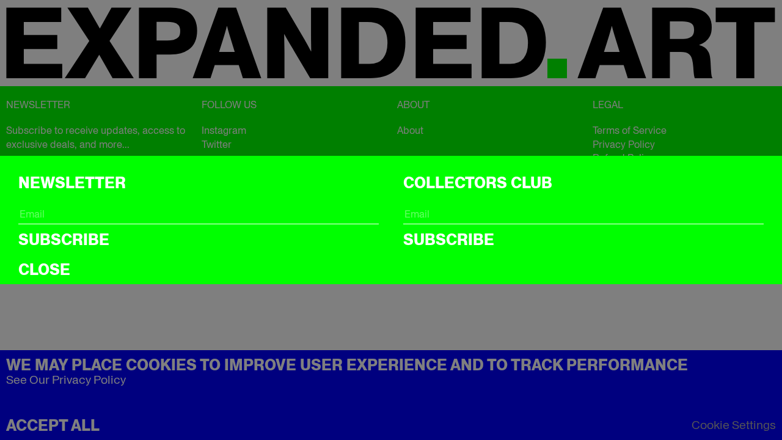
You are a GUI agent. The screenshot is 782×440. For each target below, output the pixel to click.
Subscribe (63, 239)
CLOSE (44, 269)
